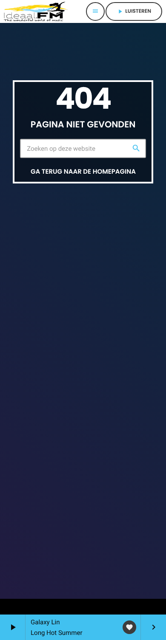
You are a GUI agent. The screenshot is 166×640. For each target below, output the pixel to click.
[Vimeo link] (36, 11)
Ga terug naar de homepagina (83, 171)
